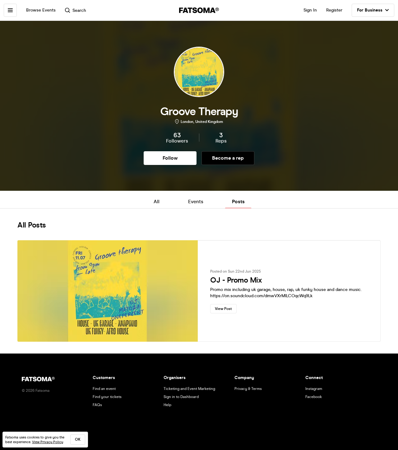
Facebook (313, 397)
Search (79, 10)
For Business (369, 10)
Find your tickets (107, 397)
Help (167, 405)
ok (78, 439)
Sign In (310, 10)
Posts (238, 201)
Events (195, 201)
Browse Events (41, 10)
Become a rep (228, 158)
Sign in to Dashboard (181, 397)
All (157, 201)
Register (334, 10)
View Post (223, 309)
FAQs (97, 405)
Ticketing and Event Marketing (189, 389)
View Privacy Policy (47, 442)
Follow (170, 158)
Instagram (313, 389)
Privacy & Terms (248, 389)
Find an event (104, 389)
